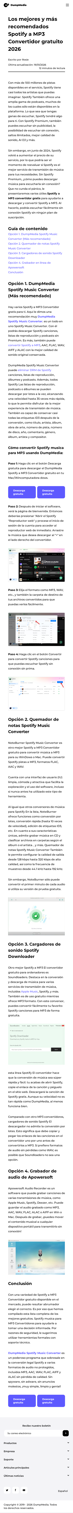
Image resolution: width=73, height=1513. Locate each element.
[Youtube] (24, 1490)
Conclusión (15, 272)
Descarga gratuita (19, 492)
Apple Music (29, 991)
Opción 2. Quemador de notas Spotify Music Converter (34, 246)
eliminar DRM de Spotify (34, 370)
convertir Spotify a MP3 (24, 345)
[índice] (15, 4)
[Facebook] (15, 1490)
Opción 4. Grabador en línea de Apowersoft (29, 265)
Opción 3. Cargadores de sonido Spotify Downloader (35, 256)
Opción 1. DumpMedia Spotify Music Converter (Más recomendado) (32, 236)
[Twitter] (7, 1490)
